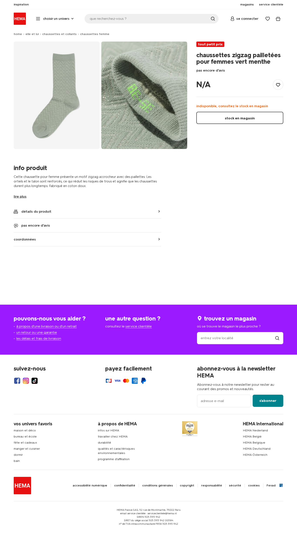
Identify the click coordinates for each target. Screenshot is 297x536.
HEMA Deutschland (256, 449)
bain (17, 461)
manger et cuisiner (27, 449)
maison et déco (25, 430)
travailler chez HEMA (113, 436)
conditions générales (157, 485)
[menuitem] (21, 4)
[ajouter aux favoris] (278, 84)
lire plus (20, 196)
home (18, 34)
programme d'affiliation (114, 459)
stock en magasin (240, 118)
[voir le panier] (278, 18)
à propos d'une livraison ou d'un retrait (46, 326)
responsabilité (211, 485)
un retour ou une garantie (36, 332)
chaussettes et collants (59, 34)
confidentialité (124, 485)
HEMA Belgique (254, 442)
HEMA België (252, 436)
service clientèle (138, 326)
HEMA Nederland (255, 430)
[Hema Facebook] (17, 381)
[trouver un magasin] (277, 338)
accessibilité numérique (90, 485)
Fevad (271, 485)
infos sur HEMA (108, 430)
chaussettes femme (94, 34)
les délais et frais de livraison (38, 338)
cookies (254, 485)
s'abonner (267, 401)
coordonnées (25, 239)
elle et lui (32, 34)
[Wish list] (267, 18)
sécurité (235, 485)
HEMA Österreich (255, 455)
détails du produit (36, 211)
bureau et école (25, 436)
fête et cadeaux (25, 442)
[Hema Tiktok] (35, 381)
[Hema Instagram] (26, 381)
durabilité (104, 442)
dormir (18, 455)
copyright (187, 485)
